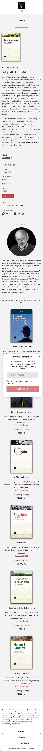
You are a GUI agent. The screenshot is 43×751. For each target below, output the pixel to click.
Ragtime (21, 542)
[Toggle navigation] (22, 11)
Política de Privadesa (28, 748)
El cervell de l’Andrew (21, 346)
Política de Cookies (13, 748)
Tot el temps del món (21, 412)
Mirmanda (6, 158)
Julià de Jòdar (7, 172)
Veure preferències (22, 743)
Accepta (21, 731)
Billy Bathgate (21, 477)
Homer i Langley (21, 673)
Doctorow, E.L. (21, 224)
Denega (21, 737)
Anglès (4, 179)
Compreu (7, 196)
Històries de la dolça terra (21, 608)
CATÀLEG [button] (20, 21)
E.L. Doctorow (10, 67)
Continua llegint (21, 425)
